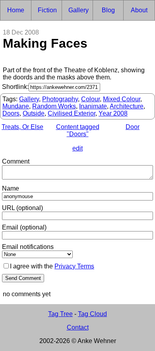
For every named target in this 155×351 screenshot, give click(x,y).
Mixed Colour (121, 99)
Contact (78, 327)
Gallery (29, 99)
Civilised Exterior (71, 113)
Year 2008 (113, 113)
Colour (90, 99)
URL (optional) (22, 207)
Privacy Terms (74, 266)
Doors (10, 113)
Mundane (15, 106)
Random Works (54, 106)
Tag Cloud (92, 313)
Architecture (126, 106)
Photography (60, 99)
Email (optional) (24, 227)
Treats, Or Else (22, 126)
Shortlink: (15, 86)
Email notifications (28, 246)
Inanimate (93, 106)
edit (77, 148)
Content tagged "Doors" (77, 130)
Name (10, 188)
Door (133, 126)
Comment (15, 161)
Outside (34, 113)
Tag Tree (60, 313)
